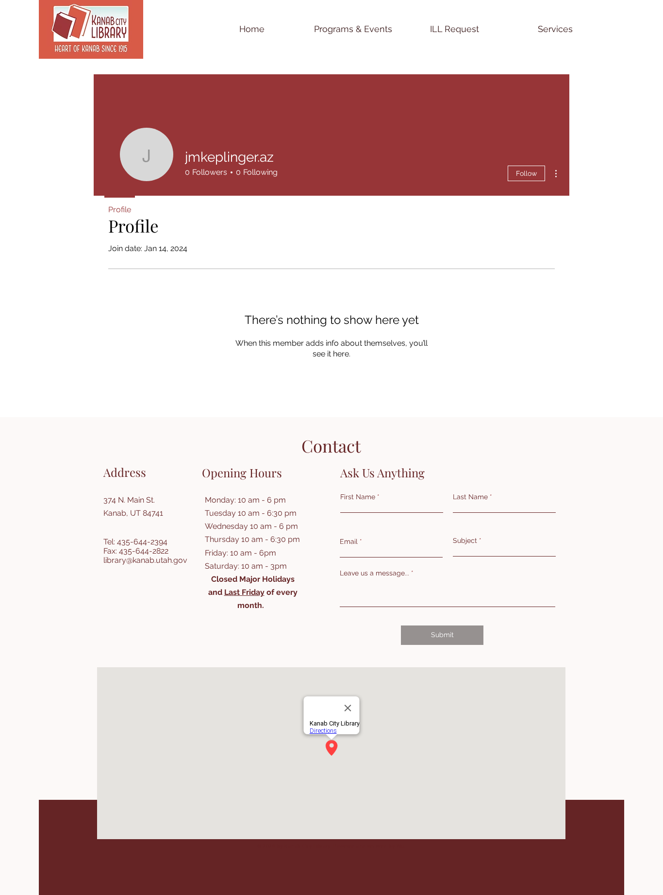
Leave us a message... (374, 573)
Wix (401, 846)
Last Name (470, 496)
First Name (357, 496)
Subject (465, 540)
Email (349, 541)
